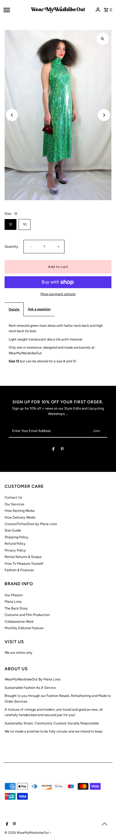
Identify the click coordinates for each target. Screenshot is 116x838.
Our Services (14, 504)
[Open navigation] (16, 9)
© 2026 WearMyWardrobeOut (27, 832)
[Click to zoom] (103, 39)
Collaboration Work (19, 621)
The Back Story (16, 608)
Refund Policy (15, 543)
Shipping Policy (16, 537)
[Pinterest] (62, 450)
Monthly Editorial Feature (24, 628)
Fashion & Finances (19, 570)
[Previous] (12, 115)
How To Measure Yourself (24, 563)
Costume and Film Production (27, 615)
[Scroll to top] (104, 824)
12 (10, 224)
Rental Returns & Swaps (23, 557)
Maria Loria (13, 601)
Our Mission (14, 595)
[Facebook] (53, 450)
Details (14, 309)
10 (24, 224)
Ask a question (39, 309)
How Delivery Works (20, 517)
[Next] (104, 115)
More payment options (58, 294)
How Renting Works (20, 511)
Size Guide (13, 530)
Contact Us (13, 497)
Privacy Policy (15, 550)
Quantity (11, 246)
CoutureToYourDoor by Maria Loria (31, 524)
